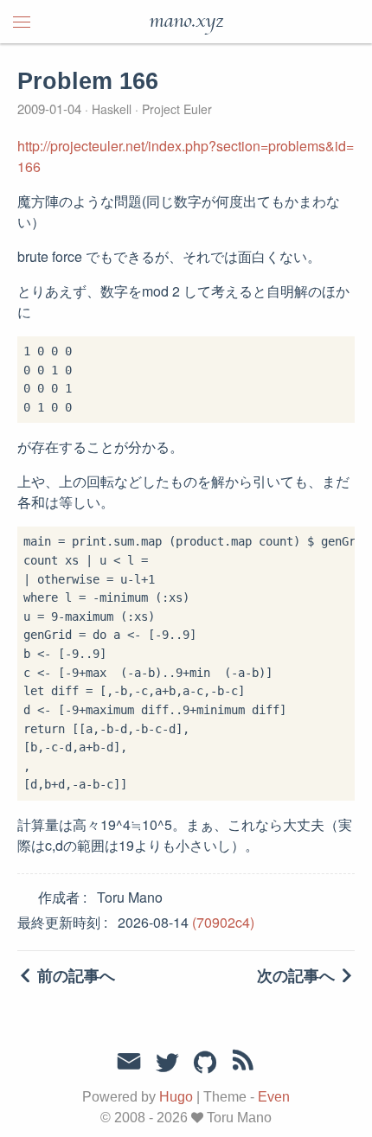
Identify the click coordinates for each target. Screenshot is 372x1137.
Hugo (176, 1096)
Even (274, 1096)
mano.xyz (186, 21)
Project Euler (175, 109)
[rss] (243, 1063)
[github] (205, 1063)
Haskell (111, 109)
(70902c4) (223, 922)
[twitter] (167, 1063)
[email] (129, 1062)
